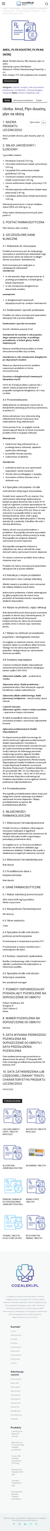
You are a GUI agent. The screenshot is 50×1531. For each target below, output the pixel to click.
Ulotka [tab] (7, 100)
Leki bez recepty (20, 87)
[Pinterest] (31, 1524)
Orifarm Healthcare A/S (28, 93)
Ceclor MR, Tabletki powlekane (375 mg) (16, 1460)
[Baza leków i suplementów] (25, 1277)
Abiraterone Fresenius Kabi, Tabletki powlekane (18, 1446)
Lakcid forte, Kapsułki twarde (17, 1433)
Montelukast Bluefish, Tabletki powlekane (16, 1495)
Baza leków (15, 9)
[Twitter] (36, 1524)
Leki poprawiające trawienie (27, 11)
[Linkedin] (25, 1524)
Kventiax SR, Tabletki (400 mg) (17, 1472)
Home (5, 9)
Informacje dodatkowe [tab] (23, 100)
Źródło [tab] (39, 100)
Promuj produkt (10, 81)
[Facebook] (14, 1524)
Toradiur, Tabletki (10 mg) (16, 1483)
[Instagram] (19, 1524)
